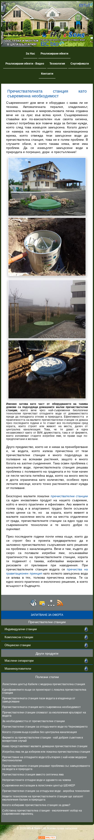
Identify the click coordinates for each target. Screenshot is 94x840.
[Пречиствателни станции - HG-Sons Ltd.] (33, 605)
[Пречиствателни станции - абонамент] (60, 605)
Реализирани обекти (54, 53)
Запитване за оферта (47, 614)
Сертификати (79, 63)
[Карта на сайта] (51, 605)
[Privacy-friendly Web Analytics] (47, 838)
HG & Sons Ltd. (36, 828)
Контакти (47, 73)
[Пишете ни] (42, 605)
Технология (57, 63)
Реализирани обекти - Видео (24, 63)
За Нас (30, 53)
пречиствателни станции (69, 496)
